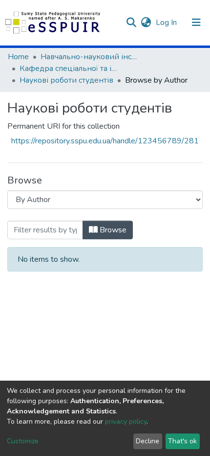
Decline (147, 441)
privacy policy (126, 421)
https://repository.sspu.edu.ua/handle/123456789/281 (105, 141)
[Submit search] (131, 22)
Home (18, 56)
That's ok (182, 441)
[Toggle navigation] (196, 22)
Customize (23, 441)
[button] (146, 22)
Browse (112, 230)
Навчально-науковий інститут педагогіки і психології (89, 56)
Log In (167, 22)
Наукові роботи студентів (66, 80)
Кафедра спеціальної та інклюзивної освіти (68, 68)
